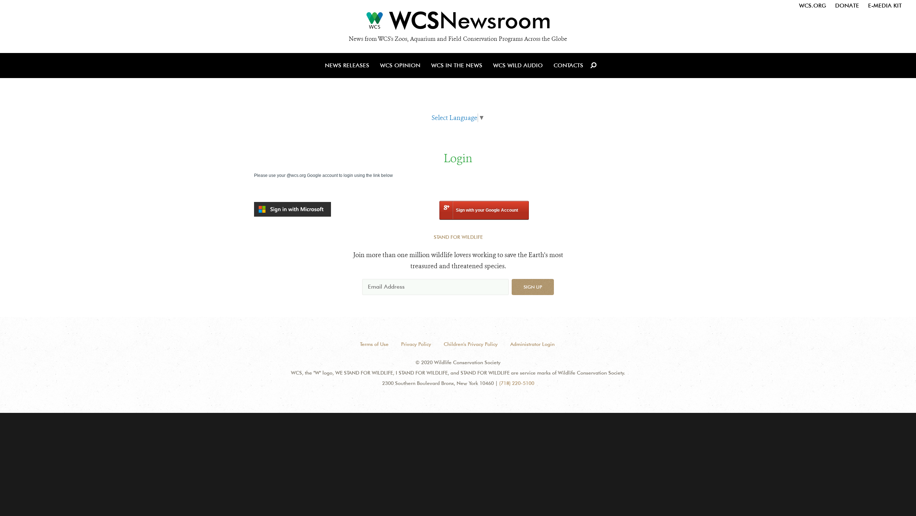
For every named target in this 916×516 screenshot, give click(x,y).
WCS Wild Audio (518, 65)
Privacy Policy (416, 344)
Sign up (532, 287)
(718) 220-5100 (516, 383)
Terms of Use (374, 344)
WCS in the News (456, 65)
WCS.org (812, 5)
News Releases (347, 65)
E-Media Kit (885, 5)
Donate (847, 5)
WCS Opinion (400, 65)
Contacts (568, 65)
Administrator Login (532, 344)
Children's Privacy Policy (471, 344)
